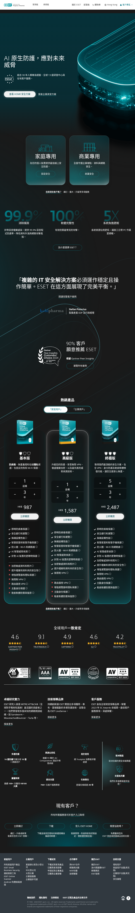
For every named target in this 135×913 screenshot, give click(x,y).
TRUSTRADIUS (40, 646)
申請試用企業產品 (55, 870)
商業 (115, 836)
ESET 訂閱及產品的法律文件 (75, 897)
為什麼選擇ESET (98, 867)
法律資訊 (55, 897)
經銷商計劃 (74, 867)
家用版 (35, 5)
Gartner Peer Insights (82, 358)
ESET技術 (95, 873)
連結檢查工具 (10, 873)
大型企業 (30, 873)
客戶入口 (75, 814)
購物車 (98, 5)
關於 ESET (76, 5)
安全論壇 (117, 879)
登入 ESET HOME (83, 826)
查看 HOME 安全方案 (19, 94)
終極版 (110, 458)
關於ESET (95, 864)
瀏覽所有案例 (80, 365)
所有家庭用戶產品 (12, 864)
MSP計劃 (73, 870)
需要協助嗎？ (116, 826)
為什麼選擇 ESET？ (67, 247)
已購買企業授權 (54, 873)
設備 (25, 486)
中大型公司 (31, 870)
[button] (15, 482)
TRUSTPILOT (119, 646)
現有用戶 (117, 864)
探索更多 (8, 724)
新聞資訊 (95, 870)
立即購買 (24, 516)
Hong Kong (112, 5)
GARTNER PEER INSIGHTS (15, 648)
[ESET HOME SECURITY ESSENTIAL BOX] (25, 432)
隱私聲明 (43, 897)
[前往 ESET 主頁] (14, 4)
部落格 (87, 5)
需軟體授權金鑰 (85, 836)
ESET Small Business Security (12, 868)
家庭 (109, 836)
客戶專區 (126, 5)
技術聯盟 (73, 873)
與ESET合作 (74, 864)
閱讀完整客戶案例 (67, 296)
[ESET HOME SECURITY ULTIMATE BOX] (110, 432)
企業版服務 (31, 876)
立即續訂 (18, 826)
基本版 (25, 458)
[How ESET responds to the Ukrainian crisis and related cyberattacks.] (119, 772)
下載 (51, 826)
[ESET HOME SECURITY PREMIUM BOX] (67, 432)
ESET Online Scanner (9, 877)
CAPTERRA (66, 646)
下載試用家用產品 (55, 864)
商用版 (46, 5)
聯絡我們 (31, 897)
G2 (92, 646)
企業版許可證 (32, 879)
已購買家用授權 (54, 867)
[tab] (56, 410)
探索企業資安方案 (47, 94)
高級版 (67, 458)
